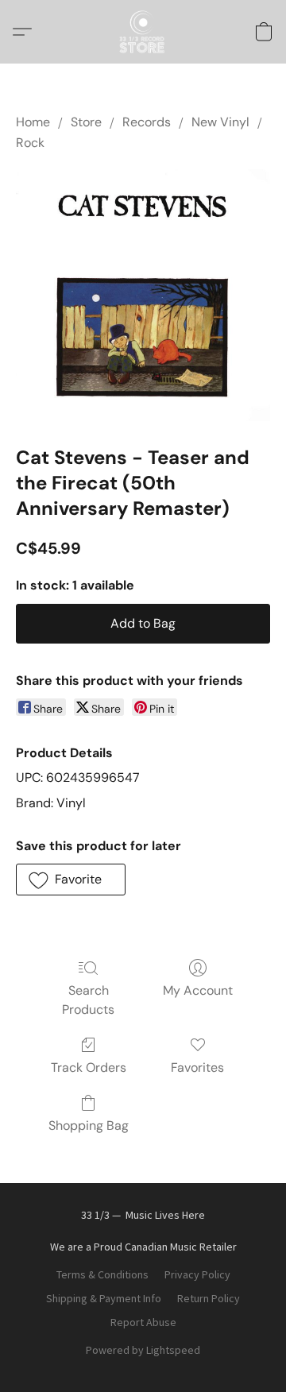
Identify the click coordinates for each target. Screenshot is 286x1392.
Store (86, 122)
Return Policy (208, 1298)
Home (33, 122)
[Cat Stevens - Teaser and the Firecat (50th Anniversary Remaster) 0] (143, 295)
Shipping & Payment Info (103, 1298)
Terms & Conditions (102, 1274)
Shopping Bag (88, 1125)
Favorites (197, 1067)
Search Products (88, 1000)
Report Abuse (143, 1322)
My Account (198, 990)
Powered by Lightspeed (143, 1350)
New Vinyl (220, 122)
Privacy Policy (197, 1274)
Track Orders (88, 1067)
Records (146, 122)
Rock (30, 142)
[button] (143, 32)
